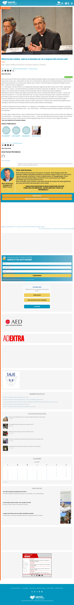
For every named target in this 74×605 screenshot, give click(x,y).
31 (46, 478)
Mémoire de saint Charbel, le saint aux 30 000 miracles (21, 431)
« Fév (4, 482)
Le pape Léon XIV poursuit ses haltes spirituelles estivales (18, 513)
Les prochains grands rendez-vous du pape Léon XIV (17, 502)
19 (66, 473)
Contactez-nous (59, 588)
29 (27, 478)
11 (56, 470)
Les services (32, 588)
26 (66, 476)
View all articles (5, 160)
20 (7, 476)
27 (7, 478)
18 (56, 473)
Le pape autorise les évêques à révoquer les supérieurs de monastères (24, 446)
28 (17, 478)
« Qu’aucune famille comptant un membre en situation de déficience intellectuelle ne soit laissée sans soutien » (27, 401)
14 (17, 473)
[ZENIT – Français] (20, 3)
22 (27, 476)
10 (46, 470)
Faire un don (37, 195)
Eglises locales (5, 8)
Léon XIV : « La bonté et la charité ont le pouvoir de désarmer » (16, 406)
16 (37, 473)
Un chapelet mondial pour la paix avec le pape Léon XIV (21, 424)
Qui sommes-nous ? (16, 588)
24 (46, 476)
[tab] (30, 556)
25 (56, 476)
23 (37, 476)
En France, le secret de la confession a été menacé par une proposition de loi (26, 439)
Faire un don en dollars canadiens (37, 199)
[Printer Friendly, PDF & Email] (68, 77)
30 (37, 478)
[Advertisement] (37, 215)
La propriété (25, 588)
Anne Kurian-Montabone (20, 68)
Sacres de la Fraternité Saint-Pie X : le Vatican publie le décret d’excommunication (27, 417)
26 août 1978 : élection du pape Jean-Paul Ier (13, 397)
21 (17, 476)
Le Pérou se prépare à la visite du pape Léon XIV (13, 404)
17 (46, 473)
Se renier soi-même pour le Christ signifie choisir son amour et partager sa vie (20, 399)
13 (7, 473)
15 (27, 473)
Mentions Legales (41, 588)
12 (66, 470)
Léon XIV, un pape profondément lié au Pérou (15, 491)
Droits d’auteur (50, 588)
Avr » (7, 482)
